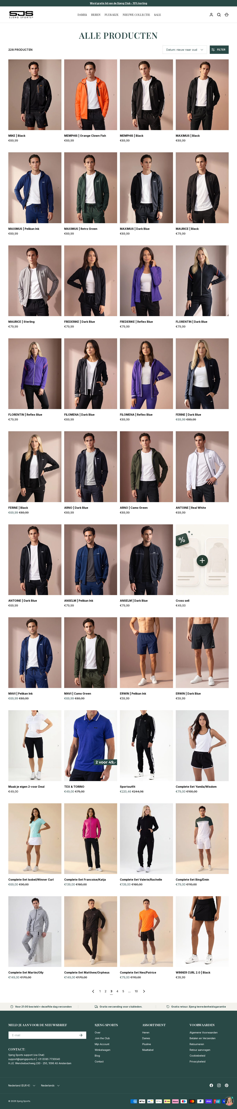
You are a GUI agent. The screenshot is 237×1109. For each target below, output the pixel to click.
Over (97, 1032)
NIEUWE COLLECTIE (136, 15)
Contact (99, 1061)
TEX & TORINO (74, 786)
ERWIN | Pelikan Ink (133, 693)
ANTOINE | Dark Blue (22, 600)
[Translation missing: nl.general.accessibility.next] (58, 95)
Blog (97, 1055)
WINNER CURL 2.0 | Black (193, 972)
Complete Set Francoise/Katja (85, 879)
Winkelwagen (102, 1049)
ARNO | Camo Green (134, 507)
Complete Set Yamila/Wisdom (196, 786)
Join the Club (102, 1038)
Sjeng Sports (23, 1101)
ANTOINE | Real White (191, 507)
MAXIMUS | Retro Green (80, 228)
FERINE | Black (18, 507)
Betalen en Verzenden (202, 1038)
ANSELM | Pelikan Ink (78, 600)
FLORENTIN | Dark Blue (191, 321)
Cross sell (182, 600)
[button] (226, 15)
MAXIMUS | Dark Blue (135, 228)
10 (136, 991)
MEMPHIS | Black (131, 135)
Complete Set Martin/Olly (26, 972)
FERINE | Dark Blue (188, 414)
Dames (146, 1038)
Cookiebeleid (197, 1055)
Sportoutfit (127, 786)
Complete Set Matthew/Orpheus (86, 972)
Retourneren (197, 1044)
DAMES (82, 15)
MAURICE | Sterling (21, 321)
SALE (157, 15)
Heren (145, 1032)
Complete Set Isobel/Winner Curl (31, 879)
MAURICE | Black (187, 228)
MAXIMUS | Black (188, 135)
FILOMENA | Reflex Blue (136, 414)
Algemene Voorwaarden (204, 1032)
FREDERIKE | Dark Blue (79, 321)
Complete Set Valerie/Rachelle (141, 879)
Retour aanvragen (200, 1049)
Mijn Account (102, 1044)
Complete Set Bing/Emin (192, 879)
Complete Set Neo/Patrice (138, 972)
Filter (221, 49)
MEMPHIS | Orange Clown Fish (85, 135)
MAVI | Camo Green (77, 693)
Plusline (146, 1044)
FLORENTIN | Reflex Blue (25, 414)
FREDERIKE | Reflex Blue (136, 321)
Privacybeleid (197, 1061)
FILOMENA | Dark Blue (79, 414)
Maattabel (148, 1049)
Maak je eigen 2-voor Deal (26, 786)
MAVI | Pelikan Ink (20, 693)
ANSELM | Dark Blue (134, 600)
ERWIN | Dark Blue (188, 693)
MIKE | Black (16, 135)
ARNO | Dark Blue (76, 507)
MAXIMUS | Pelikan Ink (23, 228)
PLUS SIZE (111, 15)
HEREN (95, 15)
